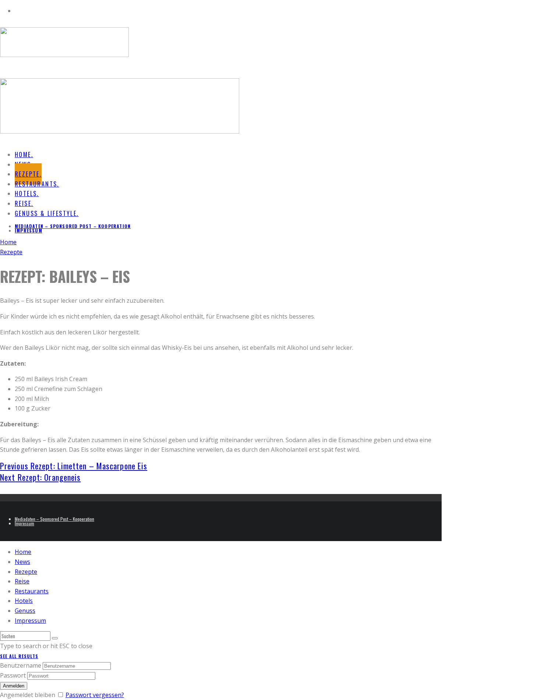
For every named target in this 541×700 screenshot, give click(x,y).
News (22, 562)
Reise (22, 581)
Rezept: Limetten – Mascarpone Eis (73, 466)
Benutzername (20, 665)
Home (23, 552)
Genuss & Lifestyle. (47, 213)
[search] (55, 638)
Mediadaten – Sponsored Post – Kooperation (73, 226)
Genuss (25, 611)
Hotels (24, 601)
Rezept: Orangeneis (40, 477)
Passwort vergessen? (95, 695)
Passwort (13, 675)
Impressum (28, 230)
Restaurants (32, 591)
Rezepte (26, 572)
